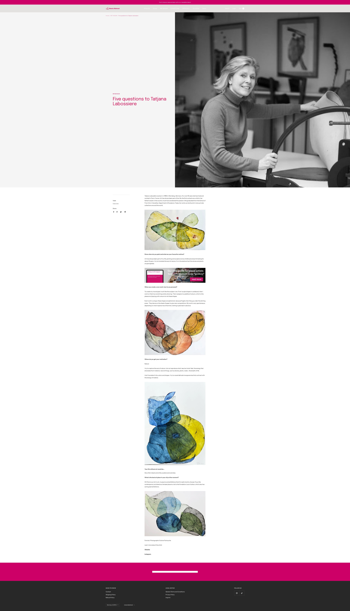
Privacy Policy (170, 594)
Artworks (147, 8)
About (204, 8)
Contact (108, 592)
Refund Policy (110, 597)
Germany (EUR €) (112, 605)
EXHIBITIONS (175, 8)
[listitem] (113, 212)
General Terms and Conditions (175, 592)
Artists (155, 8)
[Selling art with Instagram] (175, 275)
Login (234, 8)
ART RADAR (164, 8)
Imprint (168, 597)
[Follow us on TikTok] (241, 593)
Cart (241, 8)
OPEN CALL (186, 8)
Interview (116, 93)
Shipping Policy (111, 594)
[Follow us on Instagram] (236, 593)
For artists (196, 8)
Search (227, 8)
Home (107, 15)
